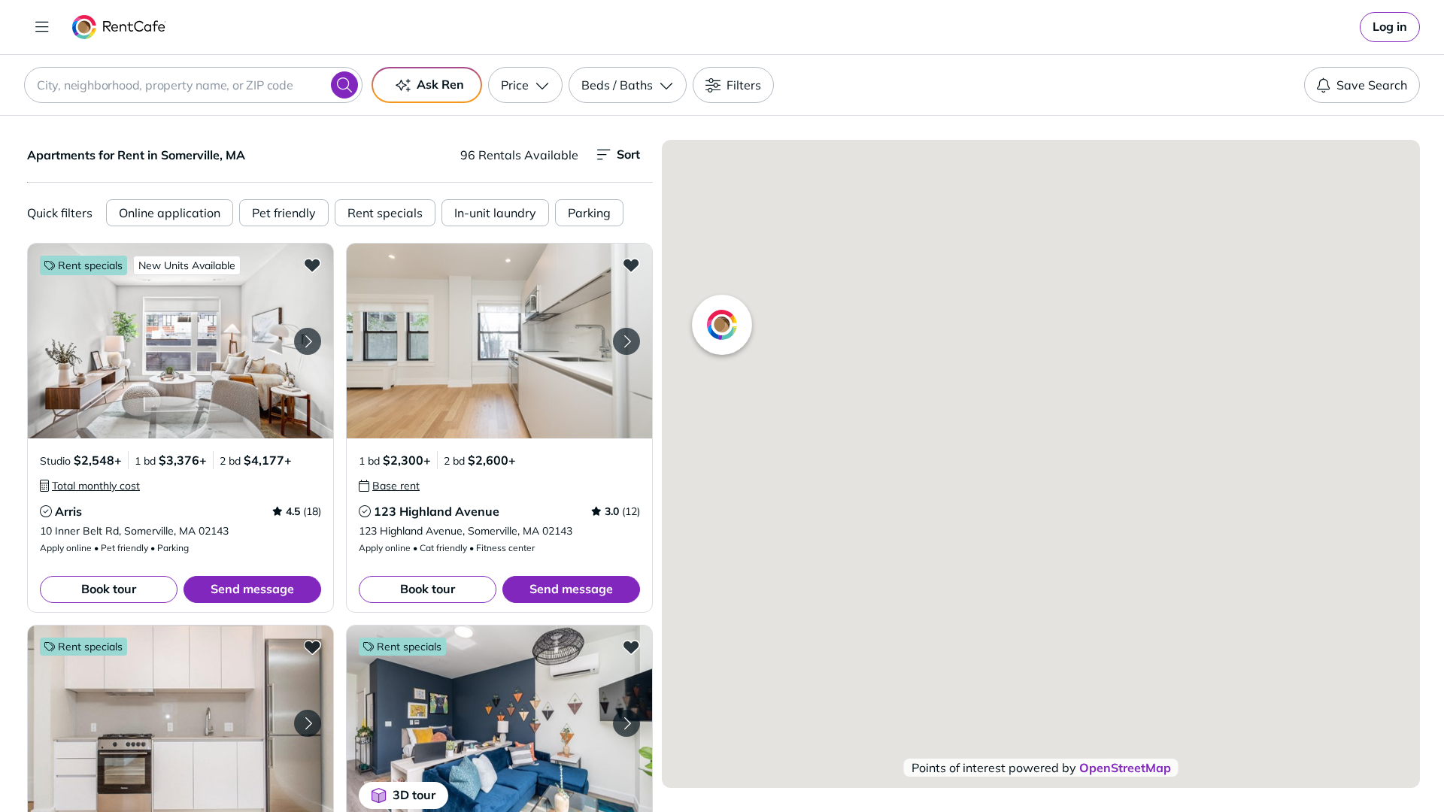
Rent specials (385, 212)
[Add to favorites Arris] (312, 264)
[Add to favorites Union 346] (631, 646)
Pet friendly (284, 212)
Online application (169, 212)
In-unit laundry (495, 212)
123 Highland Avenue (436, 511)
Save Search (1371, 84)
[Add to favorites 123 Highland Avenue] (631, 264)
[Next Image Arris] (307, 341)
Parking (589, 212)
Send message (252, 588)
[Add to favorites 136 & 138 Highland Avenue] (312, 646)
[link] (1390, 27)
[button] (180, 341)
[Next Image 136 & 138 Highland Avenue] (307, 723)
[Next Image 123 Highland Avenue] (626, 341)
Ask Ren (440, 84)
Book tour (108, 588)
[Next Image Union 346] (626, 723)
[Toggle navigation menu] (42, 27)
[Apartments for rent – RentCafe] (119, 27)
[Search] (344, 84)
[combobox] (193, 85)
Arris (68, 511)
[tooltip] (90, 485)
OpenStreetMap (1125, 767)
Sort (628, 154)
